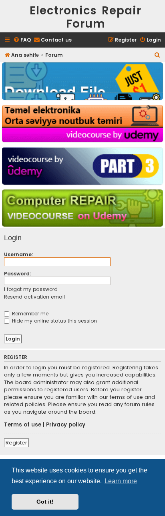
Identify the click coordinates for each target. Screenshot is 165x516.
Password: (17, 273)
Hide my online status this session (53, 320)
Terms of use (22, 424)
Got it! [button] (45, 501)
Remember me (29, 313)
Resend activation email (34, 297)
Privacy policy (65, 424)
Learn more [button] (121, 481)
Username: (18, 254)
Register (16, 442)
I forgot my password (31, 289)
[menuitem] (22, 40)
